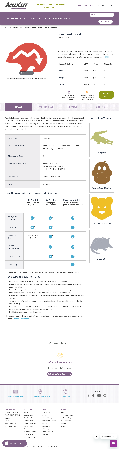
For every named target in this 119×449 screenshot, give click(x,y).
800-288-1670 (86, 6)
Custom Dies (28, 426)
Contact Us (46, 412)
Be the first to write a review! (59, 374)
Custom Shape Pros (21, 319)
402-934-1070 (10, 418)
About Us (64, 412)
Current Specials (30, 423)
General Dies (17, 27)
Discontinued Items (31, 437)
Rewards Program (67, 415)
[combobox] (102, 14)
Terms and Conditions (49, 446)
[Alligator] (102, 137)
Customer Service (11, 412)
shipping (100, 107)
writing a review (87, 99)
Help (98, 6)
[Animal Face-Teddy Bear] (102, 208)
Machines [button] (16, 18)
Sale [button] (49, 18)
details (18, 107)
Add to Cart (105, 95)
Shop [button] (7, 18)
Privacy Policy (36, 446)
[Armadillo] (102, 243)
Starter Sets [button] (28, 18)
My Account (107, 6)
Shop (7, 27)
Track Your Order (48, 432)
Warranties (46, 434)
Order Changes (48, 418)
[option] (7, 27)
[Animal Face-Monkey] (102, 173)
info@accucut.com (11, 421)
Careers (64, 426)
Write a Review (64, 38)
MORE (106, 57)
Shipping (45, 429)
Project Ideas (46, 107)
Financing (45, 415)
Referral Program (67, 418)
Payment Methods (49, 420)
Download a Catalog (31, 434)
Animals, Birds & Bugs (33, 27)
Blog (25, 429)
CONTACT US (65, 397)
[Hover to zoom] (26, 54)
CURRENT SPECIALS (40, 397)
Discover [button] (41, 18)
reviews (73, 107)
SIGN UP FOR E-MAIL (15, 397)
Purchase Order (61, 18)
